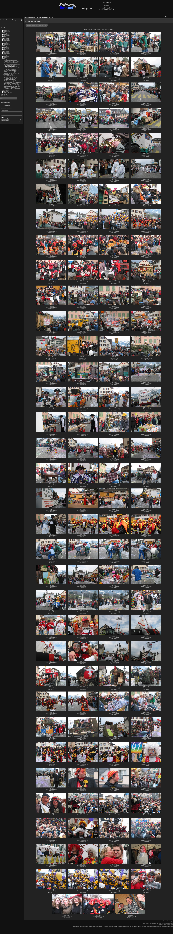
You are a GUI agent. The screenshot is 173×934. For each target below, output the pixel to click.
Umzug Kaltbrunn (9, 66)
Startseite (27, 17)
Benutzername (6, 110)
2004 (4, 59)
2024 (4, 33)
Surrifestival (7, 74)
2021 (4, 36)
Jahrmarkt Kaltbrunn (9, 87)
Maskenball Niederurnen (11, 68)
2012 (4, 48)
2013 (4, 47)
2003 (4, 90)
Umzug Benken (8, 65)
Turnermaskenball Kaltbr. (11, 64)
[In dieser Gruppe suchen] (165, 16)
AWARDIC (107, 5)
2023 (4, 34)
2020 (4, 38)
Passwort (4, 114)
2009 (4, 52)
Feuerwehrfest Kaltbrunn (11, 70)
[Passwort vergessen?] (20, 120)
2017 (4, 42)
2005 (4, 57)
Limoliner (100, 926)
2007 (4, 55)
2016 (4, 43)
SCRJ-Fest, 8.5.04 (9, 72)
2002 (4, 91)
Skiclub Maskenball (9, 60)
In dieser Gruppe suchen (38, 25)
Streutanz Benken (9, 78)
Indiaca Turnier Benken (10, 73)
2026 (4, 30)
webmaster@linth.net (108, 9)
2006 (4, 56)
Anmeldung (7, 105)
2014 (4, 46)
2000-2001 (6, 92)
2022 (4, 35)
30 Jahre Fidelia (8, 75)
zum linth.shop (107, 2)
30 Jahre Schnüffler (9, 62)
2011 (4, 49)
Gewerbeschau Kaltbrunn (11, 82)
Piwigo (171, 921)
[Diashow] (171, 17)
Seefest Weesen (8, 79)
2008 (4, 53)
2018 (4, 40)
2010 (4, 51)
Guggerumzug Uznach (10, 61)
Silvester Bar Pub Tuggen (11, 88)
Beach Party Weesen (10, 77)
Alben (3, 27)
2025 (4, 31)
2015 (4, 44)
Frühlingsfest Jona (9, 69)
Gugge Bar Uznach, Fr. (10, 84)
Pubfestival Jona (8, 81)
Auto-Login (6, 118)
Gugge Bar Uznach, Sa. (10, 86)
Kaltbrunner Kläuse (9, 83)
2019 (4, 39)
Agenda (6, 23)
